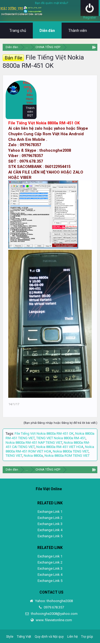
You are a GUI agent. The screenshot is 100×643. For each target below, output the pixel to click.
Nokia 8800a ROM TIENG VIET (67, 456)
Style (9, 636)
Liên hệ (72, 636)
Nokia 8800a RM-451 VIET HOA (59, 447)
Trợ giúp (87, 636)
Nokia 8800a (33, 456)
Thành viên (77, 30)
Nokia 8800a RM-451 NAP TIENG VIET (34, 443)
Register (89, 17)
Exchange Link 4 (50, 530)
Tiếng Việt (24, 636)
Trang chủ (17, 30)
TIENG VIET (14, 456)
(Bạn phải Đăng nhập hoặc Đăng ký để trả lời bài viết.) (60, 423)
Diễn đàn (47, 30)
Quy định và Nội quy (49, 636)
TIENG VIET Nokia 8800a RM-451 (61, 438)
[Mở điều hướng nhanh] (94, 47)
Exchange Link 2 (50, 518)
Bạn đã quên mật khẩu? (51, 3)
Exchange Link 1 (50, 512)
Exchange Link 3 (50, 524)
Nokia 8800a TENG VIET (71, 451)
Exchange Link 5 (50, 536)
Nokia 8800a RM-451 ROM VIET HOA (50, 449)
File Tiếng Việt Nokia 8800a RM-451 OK (44, 123)
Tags (9, 433)
